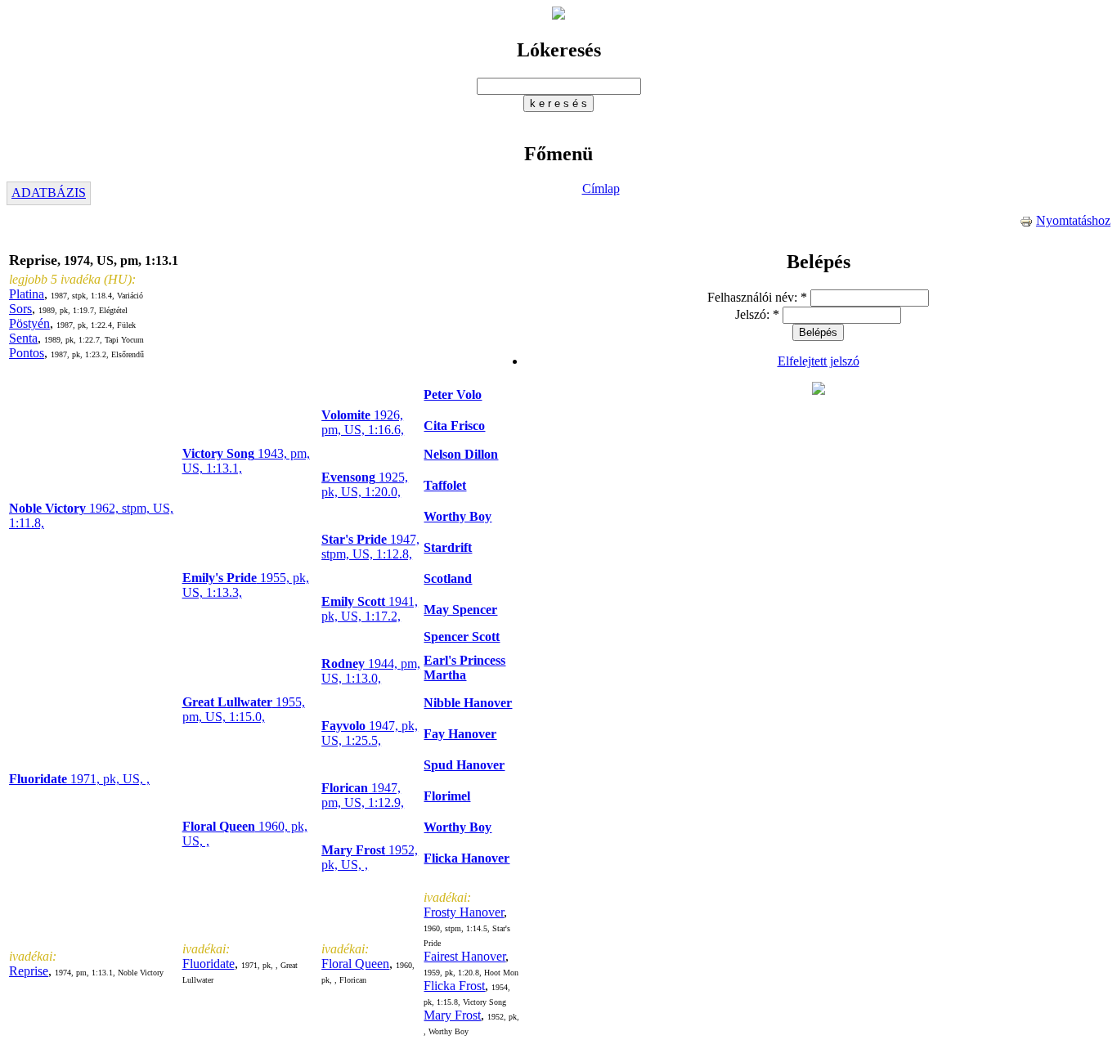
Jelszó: (757, 314)
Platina (26, 294)
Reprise (28, 971)
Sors (20, 309)
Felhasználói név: (757, 297)
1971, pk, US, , (79, 779)
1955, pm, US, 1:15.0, (243, 709)
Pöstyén (29, 323)
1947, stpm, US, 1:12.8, (370, 546)
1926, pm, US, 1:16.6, (362, 422)
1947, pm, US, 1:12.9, (362, 795)
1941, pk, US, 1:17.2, (369, 608)
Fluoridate (208, 964)
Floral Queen (355, 964)
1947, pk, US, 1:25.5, (369, 733)
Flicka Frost (454, 986)
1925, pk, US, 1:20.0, (364, 484)
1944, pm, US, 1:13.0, (370, 671)
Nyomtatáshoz (1073, 220)
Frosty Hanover (464, 912)
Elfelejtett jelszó (818, 361)
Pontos (26, 353)
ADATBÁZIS (48, 192)
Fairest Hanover (464, 956)
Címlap (601, 188)
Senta (23, 338)
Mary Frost (452, 1015)
